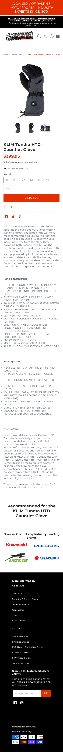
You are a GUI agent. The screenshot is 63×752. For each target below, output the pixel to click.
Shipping (8, 162)
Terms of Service (20, 604)
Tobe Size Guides (21, 663)
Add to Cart (31, 198)
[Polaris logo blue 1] (46, 546)
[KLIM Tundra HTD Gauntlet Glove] (17, 128)
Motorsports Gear (20, 727)
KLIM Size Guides (21, 652)
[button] (45, 36)
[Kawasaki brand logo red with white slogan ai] (17, 546)
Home (6, 54)
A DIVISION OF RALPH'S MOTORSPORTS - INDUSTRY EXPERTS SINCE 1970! (31, 8)
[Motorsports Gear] (20, 36)
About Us (17, 593)
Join (46, 693)
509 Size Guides (20, 636)
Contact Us (18, 610)
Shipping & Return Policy (25, 599)
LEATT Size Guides (21, 658)
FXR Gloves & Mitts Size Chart (27, 647)
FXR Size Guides (20, 641)
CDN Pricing (18, 620)
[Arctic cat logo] (17, 558)
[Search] (39, 36)
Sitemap (16, 615)
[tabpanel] (31, 360)
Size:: (7, 174)
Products (17, 54)
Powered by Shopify (21, 731)
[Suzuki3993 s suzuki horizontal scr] (46, 558)
